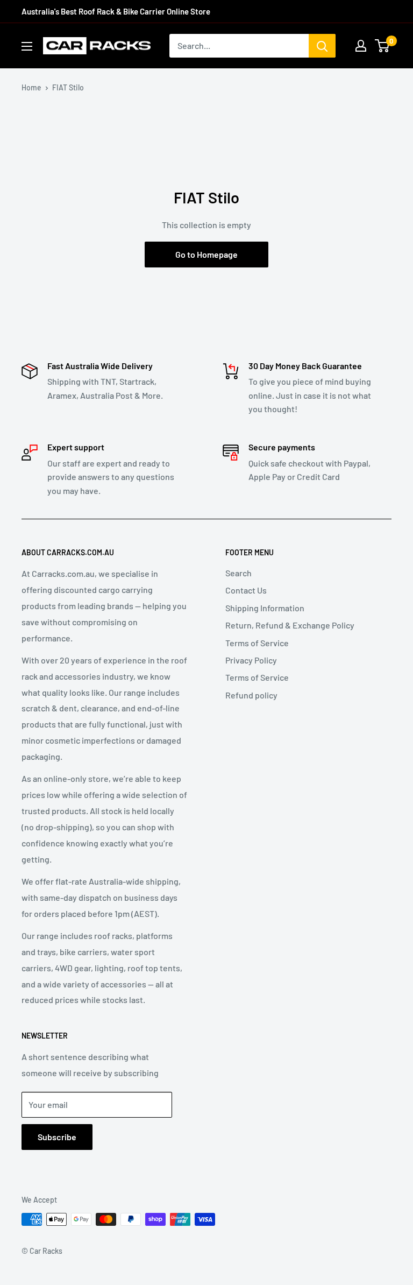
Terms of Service (257, 643)
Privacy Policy (251, 660)
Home (31, 87)
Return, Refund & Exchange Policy (289, 625)
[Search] (322, 46)
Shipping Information (264, 608)
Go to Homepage (206, 254)
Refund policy (251, 695)
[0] (382, 45)
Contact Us (246, 590)
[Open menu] (27, 46)
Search (238, 573)
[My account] (360, 46)
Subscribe (57, 1137)
